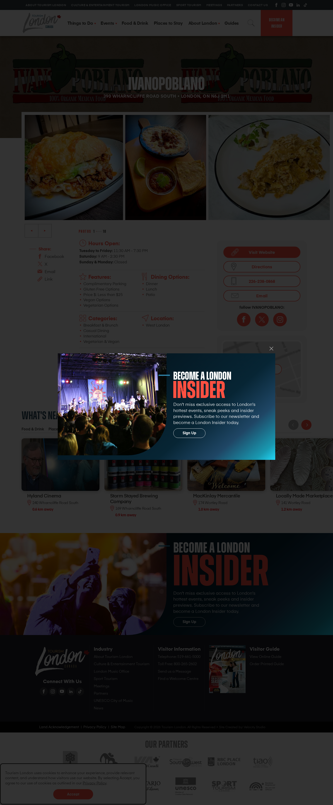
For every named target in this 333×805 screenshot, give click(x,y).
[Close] (271, 348)
